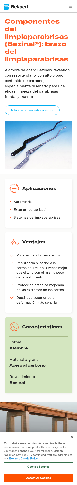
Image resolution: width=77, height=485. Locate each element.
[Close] (72, 437)
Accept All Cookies (38, 477)
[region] (38, 458)
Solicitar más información (32, 110)
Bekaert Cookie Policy (23, 458)
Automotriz (23, 201)
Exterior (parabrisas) (30, 209)
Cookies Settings (38, 466)
